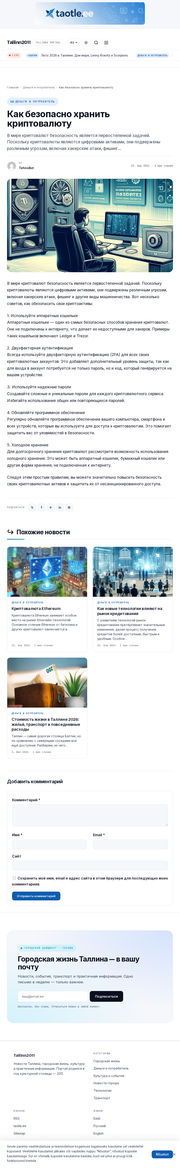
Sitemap (19, 1133)
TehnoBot (26, 168)
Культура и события (109, 1076)
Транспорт (102, 1098)
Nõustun (162, 1154)
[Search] (96, 42)
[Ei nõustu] (174, 1154)
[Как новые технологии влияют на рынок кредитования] (133, 599)
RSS (17, 1118)
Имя (17, 835)
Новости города (106, 1083)
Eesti (97, 1118)
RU (72, 42)
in (59, 507)
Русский (100, 1126)
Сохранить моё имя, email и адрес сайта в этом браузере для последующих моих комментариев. (90, 881)
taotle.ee (20, 1126)
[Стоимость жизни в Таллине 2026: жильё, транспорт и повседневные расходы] (47, 708)
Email (99, 835)
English (99, 1133)
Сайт (16, 856)
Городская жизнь (107, 1061)
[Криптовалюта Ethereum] (47, 599)
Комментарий (26, 800)
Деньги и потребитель (39, 87)
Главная (13, 87)
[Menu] (106, 42)
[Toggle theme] (86, 42)
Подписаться (106, 996)
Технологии (103, 1090)
